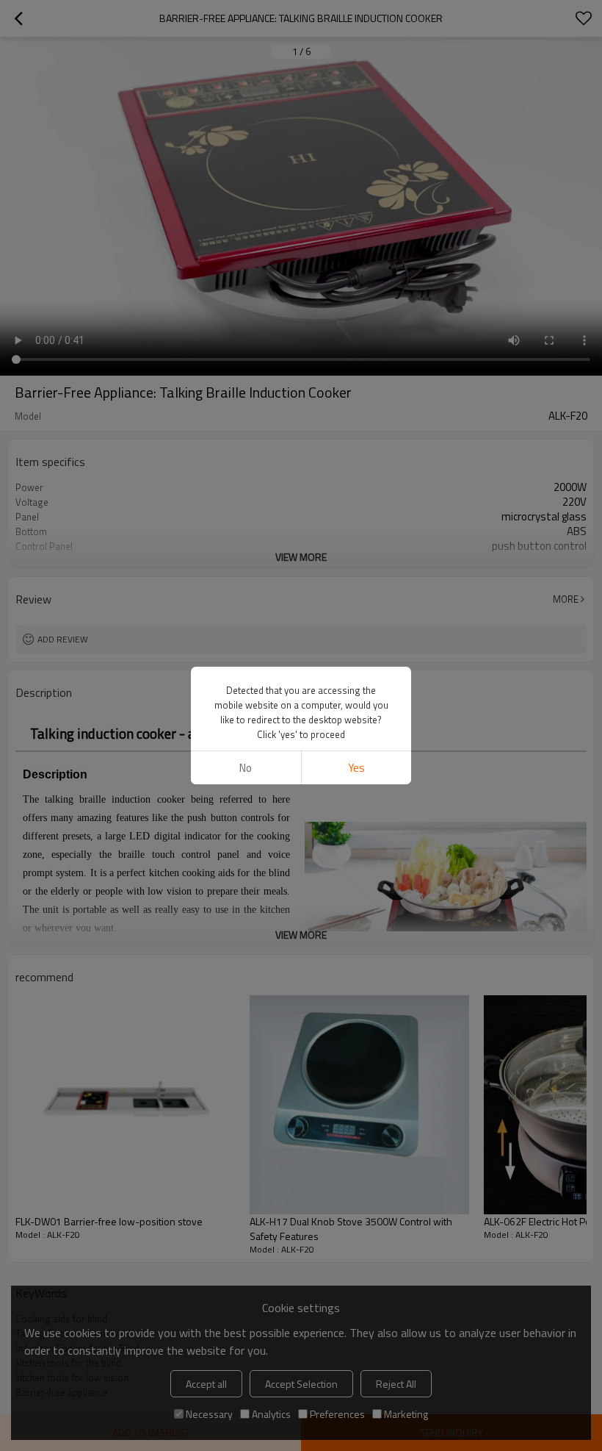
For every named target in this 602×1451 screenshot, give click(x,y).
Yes (356, 767)
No (245, 767)
